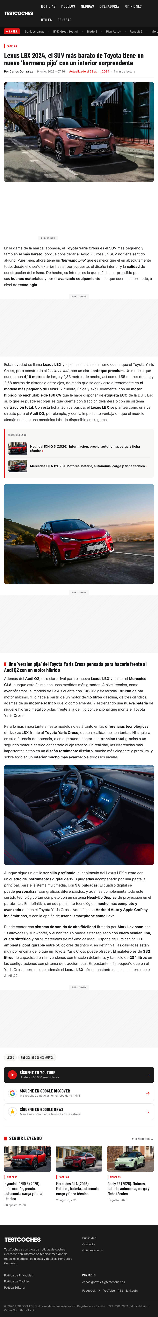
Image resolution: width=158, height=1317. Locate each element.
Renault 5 (136, 31)
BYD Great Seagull (65, 31)
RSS (120, 1290)
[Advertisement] (89, 213)
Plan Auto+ (113, 31)
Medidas (87, 6)
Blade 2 (92, 31)
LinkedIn (132, 1290)
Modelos (68, 6)
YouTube (109, 1290)
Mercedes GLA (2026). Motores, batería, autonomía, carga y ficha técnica (77, 1188)
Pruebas (65, 19)
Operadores (110, 6)
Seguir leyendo (25, 1138)
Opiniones (133, 6)
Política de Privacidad (18, 1275)
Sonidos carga (34, 31)
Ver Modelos (143, 1139)
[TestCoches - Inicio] (19, 13)
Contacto (88, 1244)
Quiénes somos (92, 1250)
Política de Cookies (17, 1281)
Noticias (48, 6)
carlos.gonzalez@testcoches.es (103, 1282)
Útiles (46, 19)
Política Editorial (14, 1287)
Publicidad (89, 1238)
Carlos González (21, 71)
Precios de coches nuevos (37, 1057)
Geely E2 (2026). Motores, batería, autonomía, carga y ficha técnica (128, 1188)
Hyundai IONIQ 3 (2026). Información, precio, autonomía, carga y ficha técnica (23, 1191)
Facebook (89, 1290)
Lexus (10, 1057)
